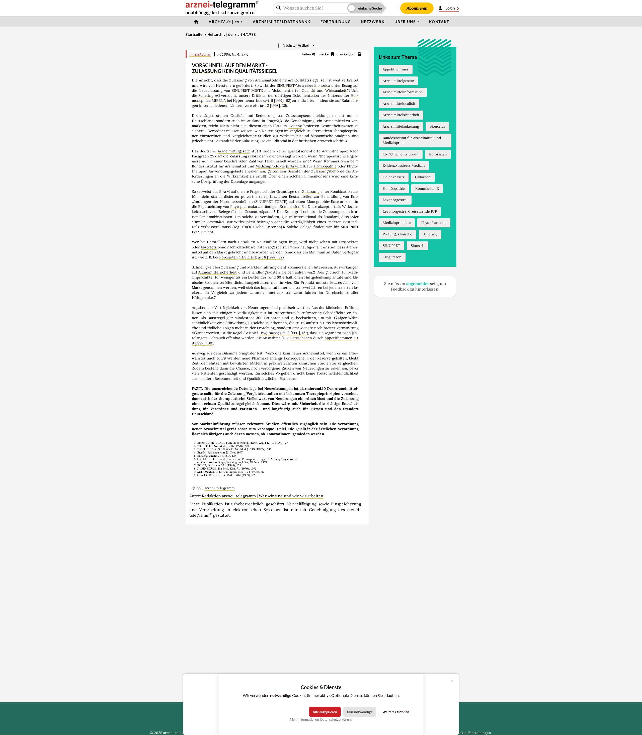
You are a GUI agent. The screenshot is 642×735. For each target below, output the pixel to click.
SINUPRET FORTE (247, 90)
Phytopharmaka (243, 206)
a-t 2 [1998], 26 (273, 105)
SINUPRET (285, 85)
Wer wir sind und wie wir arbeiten (291, 495)
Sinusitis (417, 245)
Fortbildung (335, 21)
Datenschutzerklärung (336, 719)
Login (450, 8)
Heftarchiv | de (219, 34)
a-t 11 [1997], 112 (277, 100)
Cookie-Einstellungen (473, 732)
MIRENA (219, 100)
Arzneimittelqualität (399, 103)
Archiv (224, 21)
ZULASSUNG (206, 71)
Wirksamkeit (336, 90)
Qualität (308, 90)
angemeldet (417, 283)
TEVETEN (248, 257)
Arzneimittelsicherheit (217, 272)
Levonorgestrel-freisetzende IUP (410, 211)
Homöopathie (325, 166)
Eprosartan (228, 257)
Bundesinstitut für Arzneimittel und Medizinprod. (412, 140)
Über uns (405, 21)
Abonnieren (417, 8)
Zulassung (310, 191)
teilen (307, 54)
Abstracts (209, 247)
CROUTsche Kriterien (401, 154)
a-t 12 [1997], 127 (293, 333)
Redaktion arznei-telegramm (229, 495)
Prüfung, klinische (397, 234)
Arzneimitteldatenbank (281, 21)
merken (325, 54)
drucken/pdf (346, 54)
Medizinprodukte (270, 166)
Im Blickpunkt (200, 54)
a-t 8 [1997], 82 (270, 257)
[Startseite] (196, 21)
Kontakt (439, 21)
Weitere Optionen (395, 712)
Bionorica (322, 85)
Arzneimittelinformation (403, 92)
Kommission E (292, 206)
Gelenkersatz (394, 177)
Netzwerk (372, 21)
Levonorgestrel (395, 200)
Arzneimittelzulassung (401, 126)
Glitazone (423, 177)
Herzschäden (301, 338)
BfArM (292, 166)
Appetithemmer (338, 338)
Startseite (194, 34)
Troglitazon (268, 333)
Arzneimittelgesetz (234, 151)
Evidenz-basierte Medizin (404, 165)
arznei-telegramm (219, 488)
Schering (205, 95)
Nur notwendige (359, 712)
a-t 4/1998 (246, 34)
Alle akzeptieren (325, 712)
